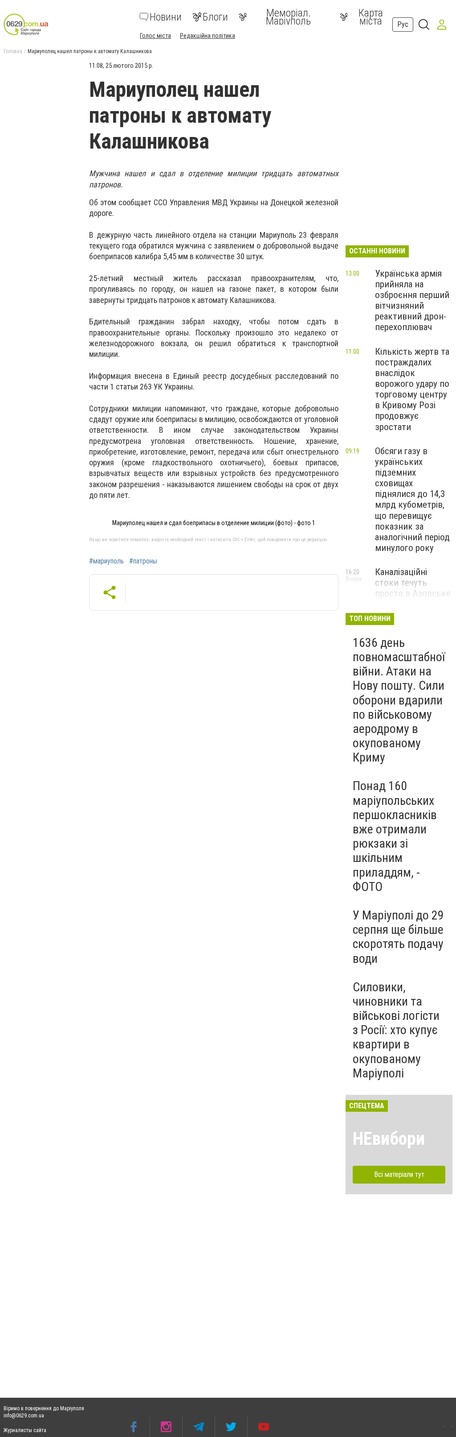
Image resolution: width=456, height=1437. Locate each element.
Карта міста (370, 17)
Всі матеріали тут (399, 1174)
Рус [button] (402, 24)
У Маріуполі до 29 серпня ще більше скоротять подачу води (398, 937)
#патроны (143, 561)
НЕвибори (389, 1138)
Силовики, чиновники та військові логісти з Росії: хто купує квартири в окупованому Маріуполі (396, 1030)
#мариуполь (106, 561)
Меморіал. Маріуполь (288, 17)
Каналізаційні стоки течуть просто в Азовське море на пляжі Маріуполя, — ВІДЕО (413, 599)
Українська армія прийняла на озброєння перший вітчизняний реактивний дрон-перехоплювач (412, 300)
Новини (166, 16)
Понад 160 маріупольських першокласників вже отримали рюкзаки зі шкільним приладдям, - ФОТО (395, 836)
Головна (13, 51)
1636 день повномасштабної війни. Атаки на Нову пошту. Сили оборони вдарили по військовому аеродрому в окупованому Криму (399, 700)
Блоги (215, 16)
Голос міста (155, 35)
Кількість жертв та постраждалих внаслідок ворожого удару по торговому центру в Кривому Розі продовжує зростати (412, 389)
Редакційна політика (207, 35)
